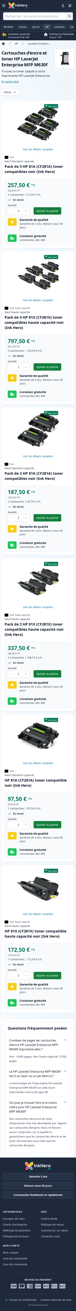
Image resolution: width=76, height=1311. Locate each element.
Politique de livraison (16, 1236)
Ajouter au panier (49, 211)
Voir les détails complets (38, 149)
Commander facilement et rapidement (38, 1195)
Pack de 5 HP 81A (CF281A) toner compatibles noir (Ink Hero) (34, 169)
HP (47, 27)
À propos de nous (14, 1218)
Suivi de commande (15, 1258)
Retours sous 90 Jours (38, 1185)
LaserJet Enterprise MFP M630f (39, 43)
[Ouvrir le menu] (3, 5)
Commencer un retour (54, 1230)
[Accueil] (3, 43)
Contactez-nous (50, 1236)
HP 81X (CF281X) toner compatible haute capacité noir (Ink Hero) (35, 934)
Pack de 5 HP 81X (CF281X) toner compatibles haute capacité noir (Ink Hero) (34, 322)
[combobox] (38, 16)
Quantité (12, 205)
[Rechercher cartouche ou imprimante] (69, 16)
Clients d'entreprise (15, 1224)
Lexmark (59, 27)
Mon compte (10, 1252)
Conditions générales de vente (55, 1299)
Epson (36, 27)
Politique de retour (52, 1224)
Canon (23, 27)
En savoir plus (10, 81)
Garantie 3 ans (38, 1176)
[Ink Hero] (18, 5)
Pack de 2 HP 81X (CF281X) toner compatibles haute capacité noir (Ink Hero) (34, 629)
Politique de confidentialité (22, 1299)
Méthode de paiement (16, 1230)
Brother (8, 27)
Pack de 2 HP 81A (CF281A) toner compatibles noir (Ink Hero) (34, 476)
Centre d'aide (49, 1218)
